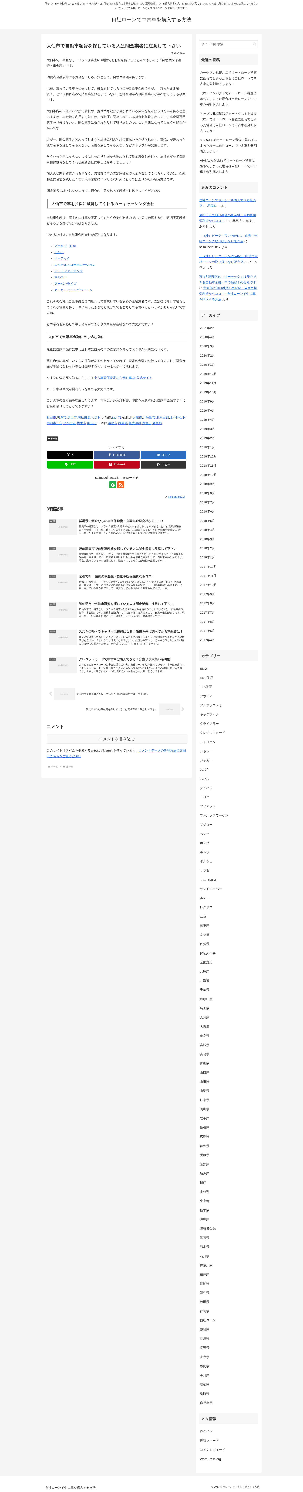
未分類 (53, 438)
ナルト (59, 252)
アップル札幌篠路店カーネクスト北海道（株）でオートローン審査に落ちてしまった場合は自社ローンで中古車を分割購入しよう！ (228, 122)
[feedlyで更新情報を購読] (112, 484)
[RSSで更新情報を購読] (120, 484)
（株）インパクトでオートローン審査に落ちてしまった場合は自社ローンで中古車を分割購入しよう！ (228, 98)
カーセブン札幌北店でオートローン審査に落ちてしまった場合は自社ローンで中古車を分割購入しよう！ (228, 78)
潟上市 (72, 417)
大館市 (137, 417)
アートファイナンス (68, 271)
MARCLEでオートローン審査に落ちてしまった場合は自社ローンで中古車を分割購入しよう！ (228, 145)
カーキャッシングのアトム (73, 290)
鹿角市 (147, 423)
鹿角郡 (157, 423)
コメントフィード (212, 1450)
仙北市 (116, 417)
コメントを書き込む (117, 739)
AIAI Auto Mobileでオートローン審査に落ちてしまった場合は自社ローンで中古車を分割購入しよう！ (228, 166)
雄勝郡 (123, 423)
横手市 (81, 423)
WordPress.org (210, 1459)
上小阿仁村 (178, 417)
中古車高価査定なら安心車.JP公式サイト (123, 378)
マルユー (60, 277)
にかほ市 (69, 423)
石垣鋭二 (213, 206)
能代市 (92, 423)
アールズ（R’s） (66, 246)
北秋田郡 (162, 417)
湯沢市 (112, 423)
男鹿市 (61, 417)
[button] (163, 465)
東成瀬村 (135, 423)
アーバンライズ (65, 283)
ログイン (206, 1431)
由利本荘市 (54, 423)
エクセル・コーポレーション (74, 265)
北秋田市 (149, 417)
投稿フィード (209, 1440)
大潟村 (96, 417)
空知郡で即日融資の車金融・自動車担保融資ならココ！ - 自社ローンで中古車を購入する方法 (228, 293)
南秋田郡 (84, 417)
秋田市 (51, 417)
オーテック (62, 258)
